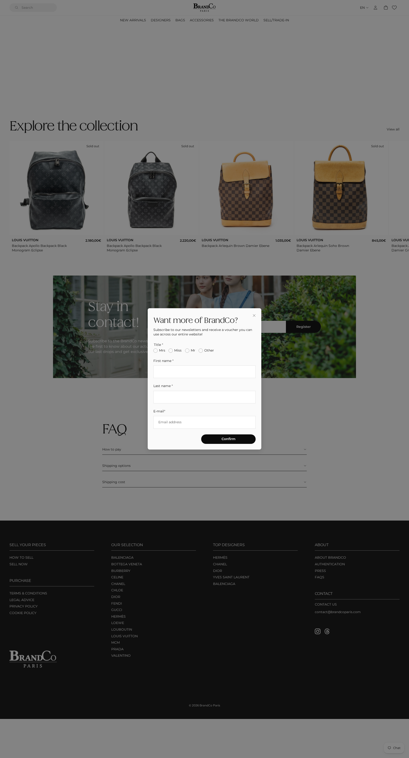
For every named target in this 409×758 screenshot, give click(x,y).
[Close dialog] (254, 315)
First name (163, 361)
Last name (163, 386)
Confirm (229, 439)
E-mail (159, 411)
